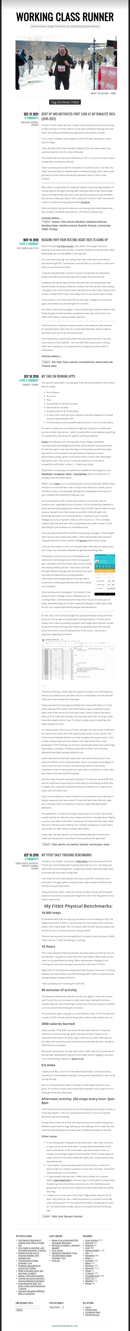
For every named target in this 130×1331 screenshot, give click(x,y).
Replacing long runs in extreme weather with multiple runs (28, 1255)
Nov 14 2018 (30, 239)
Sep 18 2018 (31, 376)
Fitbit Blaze (81, 861)
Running (34, 122)
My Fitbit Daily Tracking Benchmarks (67, 854)
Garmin (83, 540)
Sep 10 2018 (31, 855)
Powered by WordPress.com (65, 1326)
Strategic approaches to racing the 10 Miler (29, 1267)
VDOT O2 (89, 1278)
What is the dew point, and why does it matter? (30, 1272)
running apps (95, 844)
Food (19, 248)
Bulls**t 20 (77, 1058)
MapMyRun (47, 473)
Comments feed (92, 1312)
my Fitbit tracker (65, 246)
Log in (88, 1307)
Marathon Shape (50, 225)
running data (103, 225)
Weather (89, 1281)
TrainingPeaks (80, 473)
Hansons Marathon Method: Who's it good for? (31, 1292)
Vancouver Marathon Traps (64, 1253)
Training (34, 124)
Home (113, 93)
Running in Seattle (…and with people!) (66, 1246)
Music (88, 1258)
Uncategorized (92, 1275)
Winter (88, 1283)
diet (54, 361)
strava (106, 844)
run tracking (72, 844)
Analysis (56, 221)
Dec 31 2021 (31, 114)
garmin (70, 221)
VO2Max (53, 229)
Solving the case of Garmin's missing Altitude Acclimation (31, 1279)
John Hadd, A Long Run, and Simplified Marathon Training (32, 1249)
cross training (91, 1240)
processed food (86, 361)
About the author (99, 93)
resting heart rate (104, 361)
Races (88, 1263)
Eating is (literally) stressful (31, 1275)
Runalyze (85, 202)
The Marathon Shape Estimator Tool (28, 1262)
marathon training (68, 225)
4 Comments (31, 859)
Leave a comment (28, 244)
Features (89, 1245)
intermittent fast (62, 1180)
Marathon (25, 122)
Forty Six (56, 1260)
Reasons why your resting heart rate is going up (75, 239)
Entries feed (91, 1309)
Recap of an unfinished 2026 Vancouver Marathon (65, 1241)
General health (28, 248)
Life (37, 248)
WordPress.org (92, 1314)
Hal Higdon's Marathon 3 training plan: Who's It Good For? (31, 1243)
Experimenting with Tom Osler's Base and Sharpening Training (31, 1286)
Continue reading (51, 217)
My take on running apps (58, 376)
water (54, 365)
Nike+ (69, 473)
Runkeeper (59, 473)
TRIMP (45, 229)
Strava (45, 441)
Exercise (89, 1242)
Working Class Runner (65, 16)
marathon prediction (96, 221)
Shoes (88, 1270)
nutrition (73, 361)
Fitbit (63, 221)
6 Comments (31, 118)
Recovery (26, 865)
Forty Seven (57, 1250)
